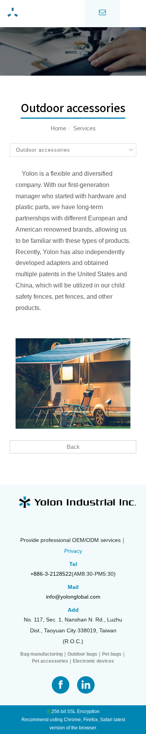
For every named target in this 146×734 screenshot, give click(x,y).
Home (58, 128)
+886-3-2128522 (51, 574)
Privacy (73, 551)
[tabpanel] (73, 51)
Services (84, 128)
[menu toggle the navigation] (133, 13)
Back (73, 446)
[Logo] (42, 13)
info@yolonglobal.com (73, 597)
